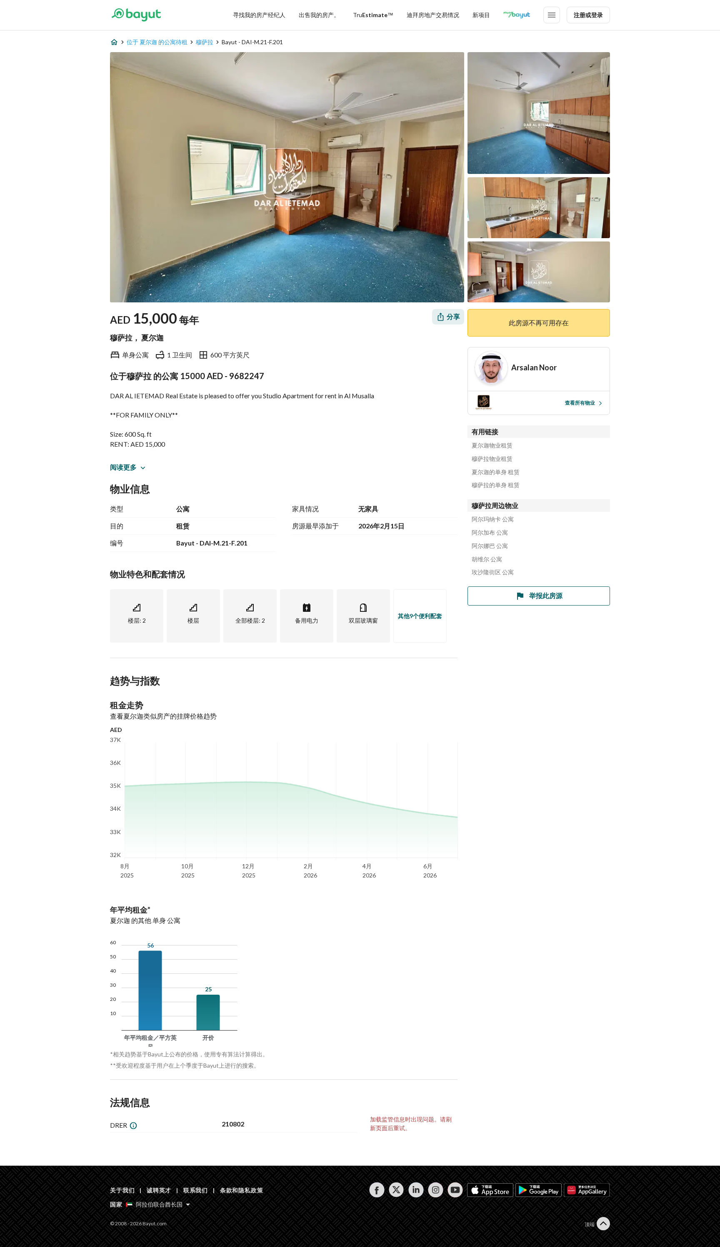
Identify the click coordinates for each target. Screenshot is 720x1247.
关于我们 (122, 1190)
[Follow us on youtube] (455, 1189)
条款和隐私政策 (241, 1190)
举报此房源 (545, 595)
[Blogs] (517, 15)
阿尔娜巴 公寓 (490, 546)
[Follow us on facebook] (377, 1189)
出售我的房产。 (319, 14)
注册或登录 (588, 14)
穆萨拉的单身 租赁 (496, 485)
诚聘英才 (159, 1190)
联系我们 (195, 1190)
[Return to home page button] (136, 15)
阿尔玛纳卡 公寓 (493, 519)
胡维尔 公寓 (487, 559)
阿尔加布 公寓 (490, 532)
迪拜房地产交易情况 (433, 14)
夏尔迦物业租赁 (492, 445)
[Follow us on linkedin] (416, 1189)
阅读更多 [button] (123, 467)
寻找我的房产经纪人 (259, 14)
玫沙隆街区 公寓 (493, 572)
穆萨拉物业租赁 (492, 458)
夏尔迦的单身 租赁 (496, 472)
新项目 (481, 14)
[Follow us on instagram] (435, 1189)
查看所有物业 (580, 403)
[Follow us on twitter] (396, 1189)
